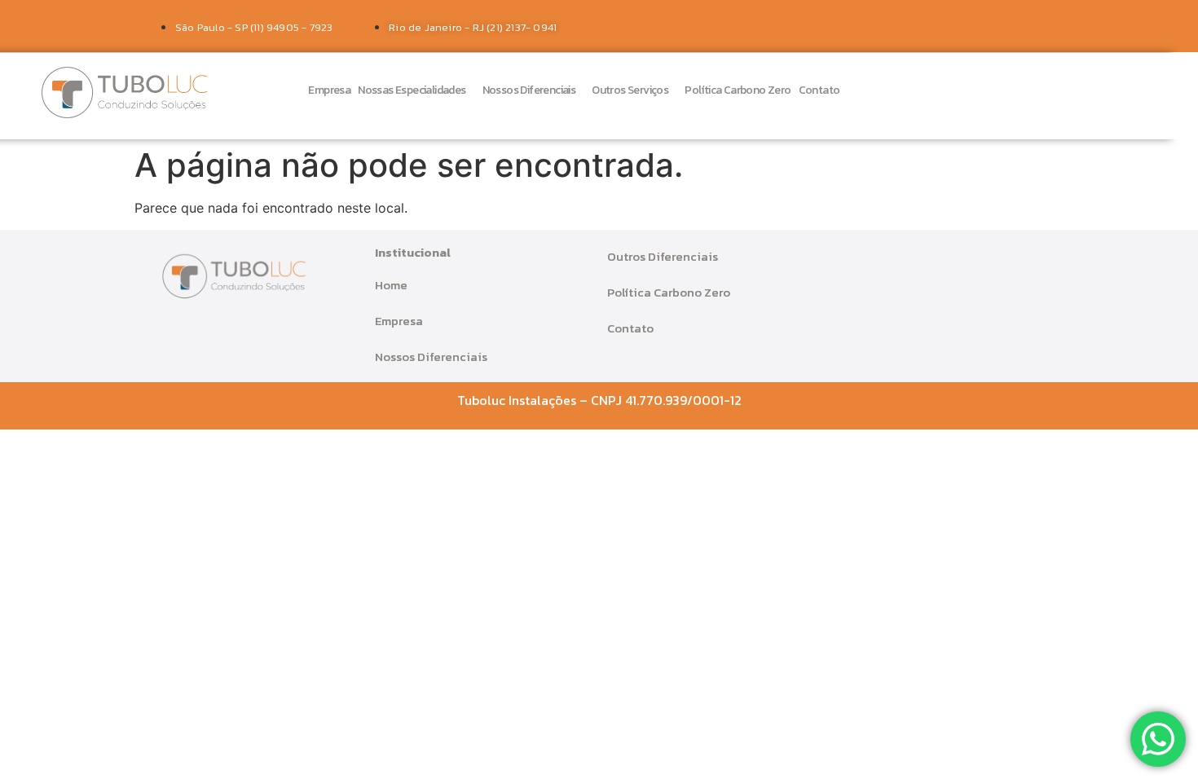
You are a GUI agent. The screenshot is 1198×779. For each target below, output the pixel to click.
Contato (819, 90)
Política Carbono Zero (738, 90)
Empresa (329, 90)
